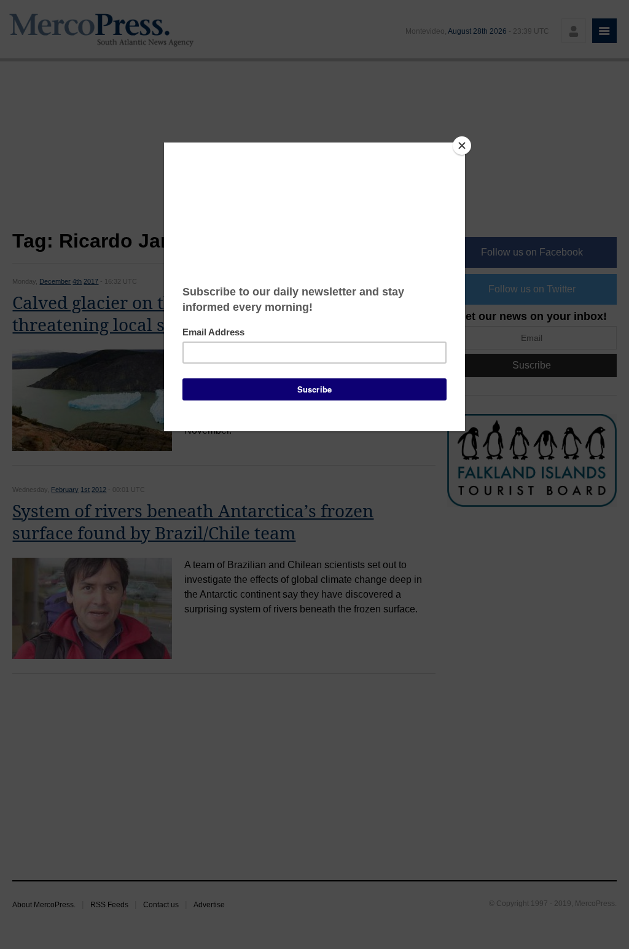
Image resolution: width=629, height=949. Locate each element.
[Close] (462, 145)
